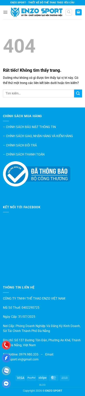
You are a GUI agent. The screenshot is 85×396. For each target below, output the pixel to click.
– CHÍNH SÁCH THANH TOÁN (23, 154)
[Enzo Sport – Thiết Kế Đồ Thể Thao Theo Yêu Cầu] (36, 12)
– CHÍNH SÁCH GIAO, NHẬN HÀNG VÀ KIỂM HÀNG (38, 136)
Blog (42, 385)
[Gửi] (78, 93)
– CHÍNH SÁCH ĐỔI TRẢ (20, 145)
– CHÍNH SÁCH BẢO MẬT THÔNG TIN (29, 127)
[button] (5, 12)
